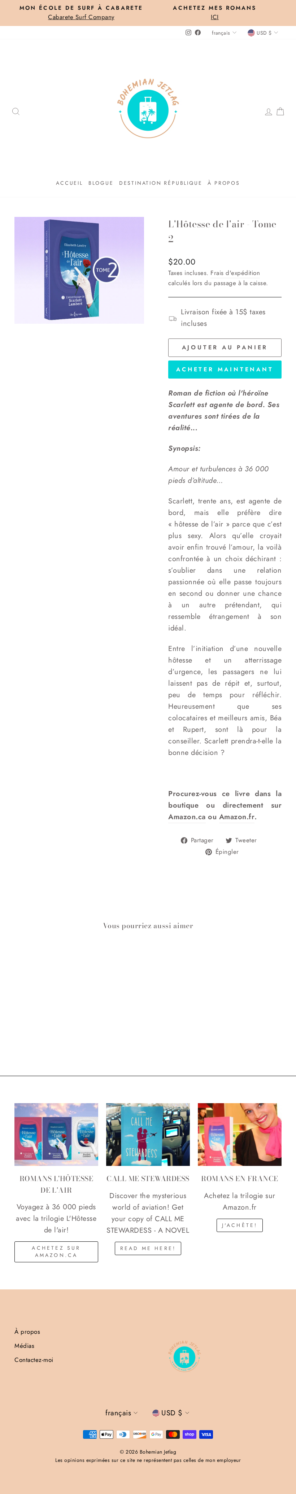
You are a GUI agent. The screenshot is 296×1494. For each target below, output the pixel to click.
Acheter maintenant (224, 369)
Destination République (161, 183)
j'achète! (240, 1225)
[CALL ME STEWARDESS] (148, 1134)
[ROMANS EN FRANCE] (240, 1134)
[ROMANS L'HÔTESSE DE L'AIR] (56, 1134)
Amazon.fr (237, 817)
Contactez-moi (33, 1359)
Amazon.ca (187, 817)
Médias (24, 1345)
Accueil (69, 183)
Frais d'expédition (235, 272)
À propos (224, 183)
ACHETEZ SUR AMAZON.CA (56, 1251)
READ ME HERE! (148, 1248)
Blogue (101, 183)
